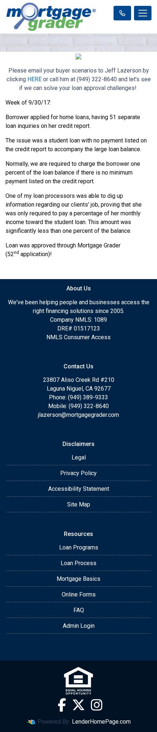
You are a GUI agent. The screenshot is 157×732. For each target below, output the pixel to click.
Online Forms (79, 594)
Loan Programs (78, 547)
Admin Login (79, 625)
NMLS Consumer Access (78, 337)
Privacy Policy (78, 473)
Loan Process (78, 563)
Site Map (78, 504)
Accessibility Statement (78, 488)
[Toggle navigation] (143, 13)
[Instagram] (97, 705)
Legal (79, 457)
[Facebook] (62, 705)
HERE (34, 79)
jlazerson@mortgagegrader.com (78, 414)
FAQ (78, 610)
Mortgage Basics (78, 578)
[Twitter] (78, 705)
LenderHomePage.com (101, 721)
